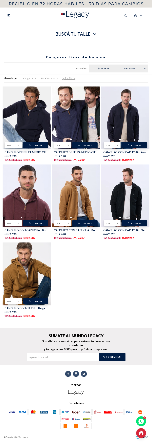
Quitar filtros (68, 78)
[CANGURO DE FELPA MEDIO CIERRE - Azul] (27, 117)
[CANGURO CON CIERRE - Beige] (27, 273)
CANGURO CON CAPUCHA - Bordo (27, 230)
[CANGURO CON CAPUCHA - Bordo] (27, 195)
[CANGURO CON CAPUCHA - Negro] (125, 195)
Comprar (38, 145)
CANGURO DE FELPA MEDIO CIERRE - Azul (27, 152)
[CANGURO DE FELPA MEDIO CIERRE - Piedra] (76, 117)
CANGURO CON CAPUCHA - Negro (125, 230)
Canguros (28, 78)
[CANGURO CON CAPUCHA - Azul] (125, 117)
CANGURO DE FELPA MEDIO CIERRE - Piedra (76, 152)
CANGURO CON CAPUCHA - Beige (76, 230)
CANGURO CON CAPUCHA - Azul (124, 152)
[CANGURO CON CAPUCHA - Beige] (76, 195)
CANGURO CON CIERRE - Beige (25, 308)
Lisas (48, 78)
